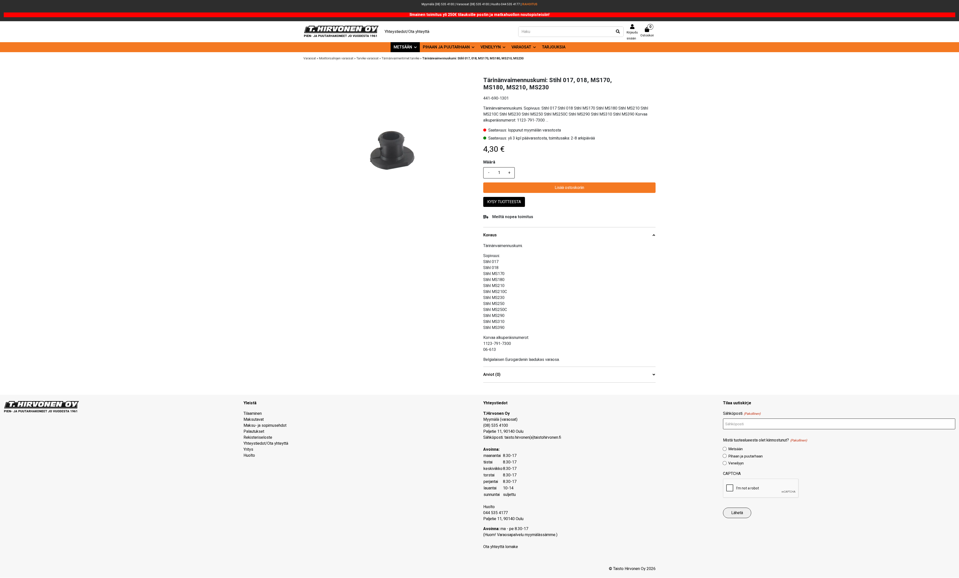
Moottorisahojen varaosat (336, 58)
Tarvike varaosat (367, 58)
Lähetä (737, 513)
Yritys (248, 449)
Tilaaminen (252, 414)
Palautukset (253, 431)
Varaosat (521, 47)
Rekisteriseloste (257, 437)
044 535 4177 (495, 513)
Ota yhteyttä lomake (500, 547)
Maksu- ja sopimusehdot (264, 426)
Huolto (249, 455)
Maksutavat (253, 420)
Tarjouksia (553, 47)
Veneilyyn (490, 47)
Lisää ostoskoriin (569, 188)
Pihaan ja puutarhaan (446, 47)
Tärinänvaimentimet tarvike (400, 58)
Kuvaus (490, 235)
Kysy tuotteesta (504, 202)
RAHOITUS (529, 4)
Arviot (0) (491, 374)
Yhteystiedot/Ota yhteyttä (407, 32)
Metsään (403, 47)
